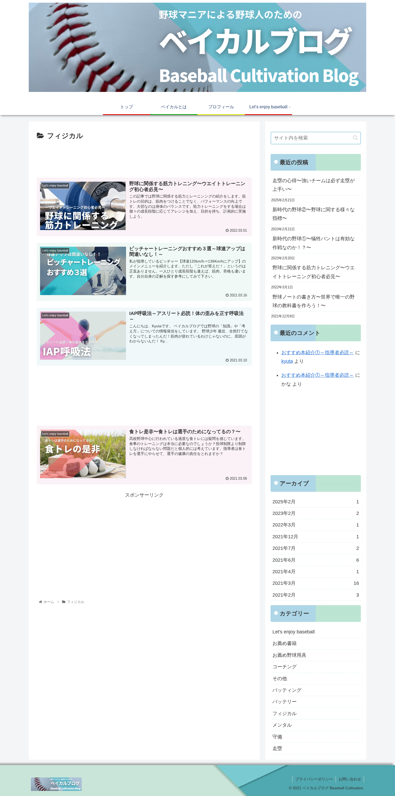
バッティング (286, 690)
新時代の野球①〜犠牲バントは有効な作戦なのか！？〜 (313, 243)
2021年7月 (315, 548)
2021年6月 (315, 559)
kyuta (287, 361)
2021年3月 (315, 583)
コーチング (284, 666)
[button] (355, 138)
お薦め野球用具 (289, 655)
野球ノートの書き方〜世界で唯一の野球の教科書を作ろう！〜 (313, 301)
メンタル (282, 725)
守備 (277, 736)
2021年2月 (315, 595)
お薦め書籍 (284, 643)
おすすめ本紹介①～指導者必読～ (317, 352)
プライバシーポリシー (314, 779)
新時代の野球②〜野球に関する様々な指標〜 (313, 214)
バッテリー (284, 701)
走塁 (277, 748)
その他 (279, 678)
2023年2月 (315, 513)
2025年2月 (315, 501)
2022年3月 (315, 525)
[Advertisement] (144, 157)
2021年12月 (315, 536)
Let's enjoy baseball (293, 631)
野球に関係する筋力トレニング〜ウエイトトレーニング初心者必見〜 (313, 272)
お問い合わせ (350, 779)
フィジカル (284, 713)
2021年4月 (315, 571)
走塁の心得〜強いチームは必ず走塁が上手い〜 (313, 185)
